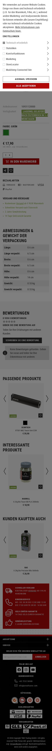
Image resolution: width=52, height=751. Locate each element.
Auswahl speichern (26, 79)
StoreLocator (12, 64)
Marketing (11, 59)
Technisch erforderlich (17, 42)
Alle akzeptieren (26, 85)
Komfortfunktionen (15, 53)
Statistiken (11, 48)
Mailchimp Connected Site (19, 69)
